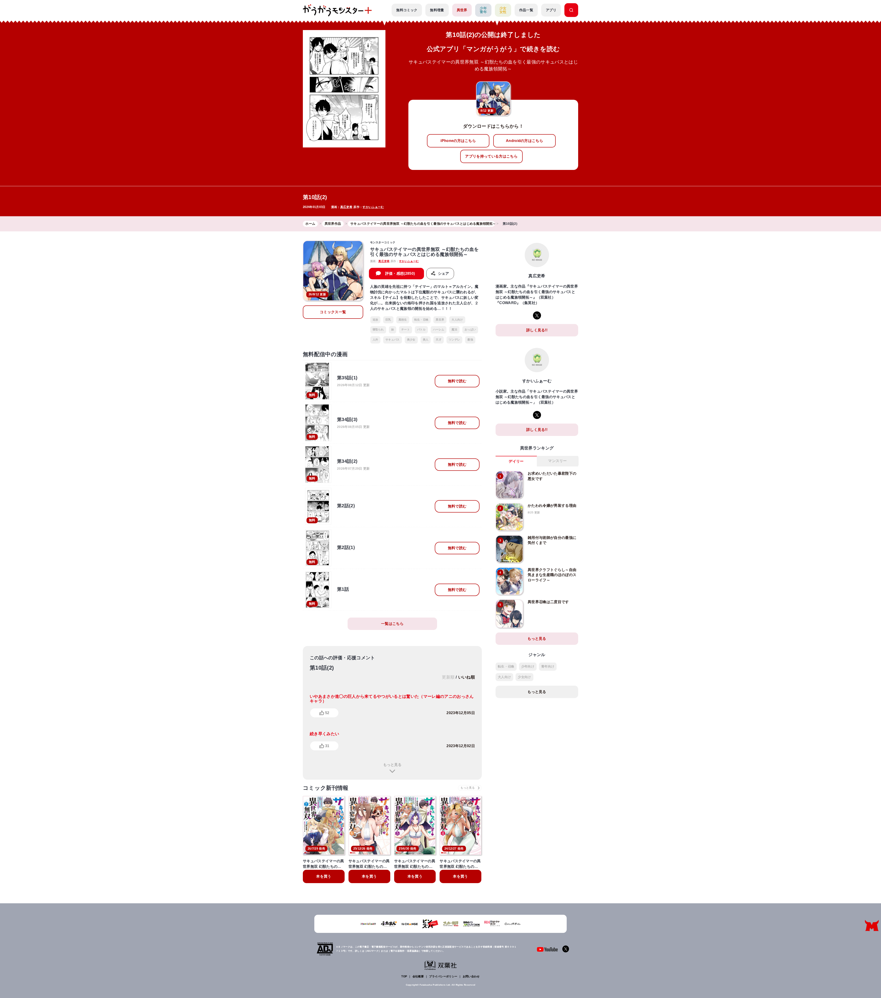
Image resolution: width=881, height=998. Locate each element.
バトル (421, 329)
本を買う (323, 876)
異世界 (462, 10)
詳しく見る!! (536, 330)
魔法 (454, 329)
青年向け (547, 666)
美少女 (411, 339)
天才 (438, 339)
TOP (404, 976)
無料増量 (437, 10)
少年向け (527, 666)
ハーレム (438, 329)
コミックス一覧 (333, 312)
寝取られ (378, 329)
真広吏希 (346, 207)
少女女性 (503, 10)
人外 (375, 339)
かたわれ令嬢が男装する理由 (552, 505)
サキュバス (392, 339)
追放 (375, 319)
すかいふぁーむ (373, 207)
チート (405, 329)
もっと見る (392, 765)
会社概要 (418, 976)
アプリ (551, 10)
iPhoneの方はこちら (458, 141)
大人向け (457, 319)
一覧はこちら (392, 624)
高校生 (403, 319)
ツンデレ (454, 339)
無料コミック (406, 10)
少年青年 (483, 10)
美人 (426, 339)
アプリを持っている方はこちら (491, 156)
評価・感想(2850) (400, 273)
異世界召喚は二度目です (548, 602)
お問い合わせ (471, 976)
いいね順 (466, 677)
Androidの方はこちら (524, 141)
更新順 (448, 677)
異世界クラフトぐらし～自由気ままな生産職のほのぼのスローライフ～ (552, 575)
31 (327, 746)
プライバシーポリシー (443, 976)
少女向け (524, 677)
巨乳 (388, 319)
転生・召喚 (421, 319)
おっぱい (470, 329)
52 (327, 713)
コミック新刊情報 (325, 788)
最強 (470, 339)
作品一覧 (526, 10)
